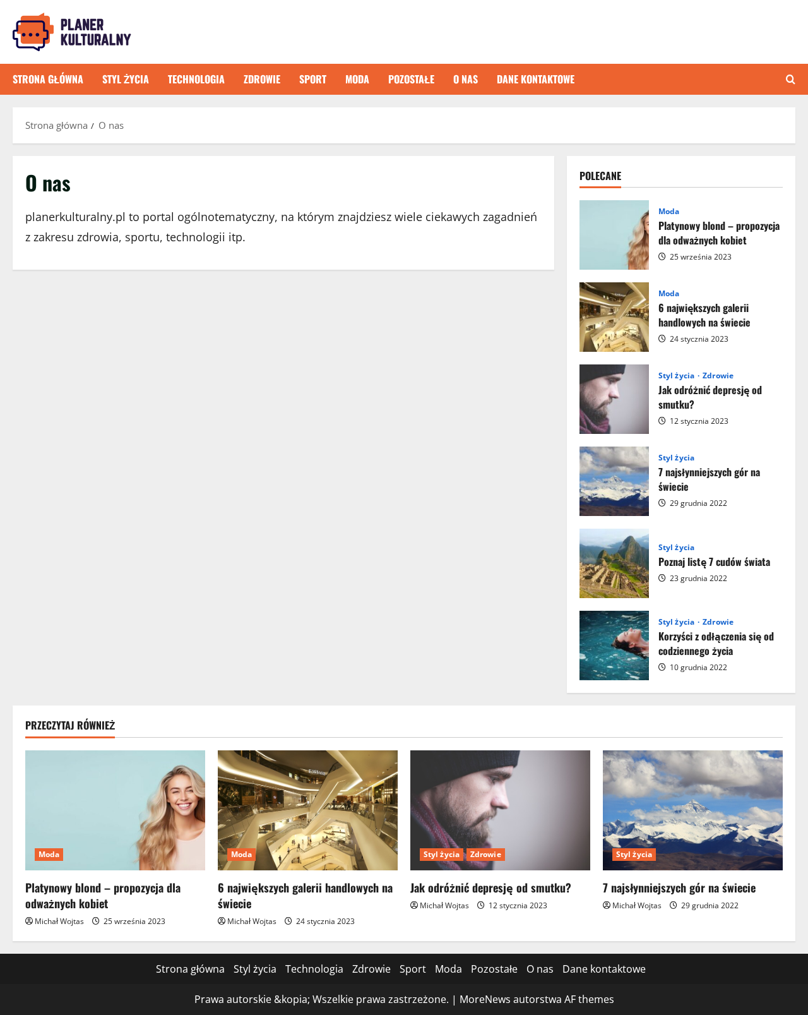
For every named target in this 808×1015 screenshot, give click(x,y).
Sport (312, 79)
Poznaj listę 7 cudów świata (614, 563)
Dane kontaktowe (535, 79)
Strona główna (48, 79)
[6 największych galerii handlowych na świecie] (308, 810)
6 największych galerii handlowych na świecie (614, 317)
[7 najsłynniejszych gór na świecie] (693, 810)
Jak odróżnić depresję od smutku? (614, 399)
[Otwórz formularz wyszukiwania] (790, 79)
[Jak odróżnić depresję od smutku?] (500, 810)
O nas (465, 79)
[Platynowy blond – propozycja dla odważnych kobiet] (115, 810)
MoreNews (485, 999)
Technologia (196, 79)
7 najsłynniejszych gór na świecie (614, 481)
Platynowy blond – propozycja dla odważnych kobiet (614, 235)
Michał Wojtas (59, 921)
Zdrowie (262, 79)
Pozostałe (411, 79)
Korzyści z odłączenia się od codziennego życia (614, 645)
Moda (357, 79)
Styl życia (125, 79)
